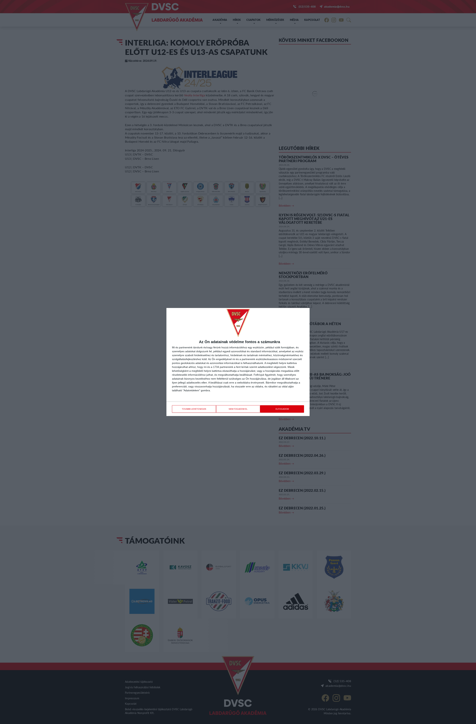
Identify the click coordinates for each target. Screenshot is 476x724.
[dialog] (238, 362)
